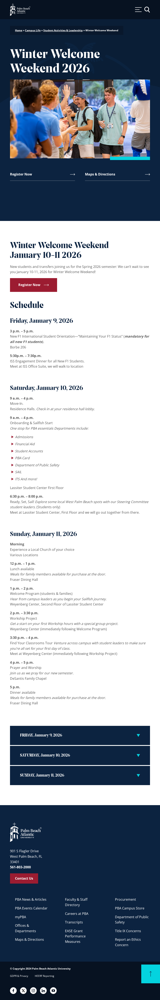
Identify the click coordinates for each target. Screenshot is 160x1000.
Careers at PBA (76, 913)
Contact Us (24, 878)
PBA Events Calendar (31, 908)
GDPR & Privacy (19, 976)
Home (18, 30)
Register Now (21, 174)
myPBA (20, 917)
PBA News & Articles (30, 899)
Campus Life (33, 30)
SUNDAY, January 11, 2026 (42, 775)
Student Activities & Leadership (63, 30)
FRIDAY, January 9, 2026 (41, 735)
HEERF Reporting (44, 976)
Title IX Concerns (128, 931)
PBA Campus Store (129, 908)
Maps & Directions (100, 174)
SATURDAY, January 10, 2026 (45, 755)
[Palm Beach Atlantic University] (26, 832)
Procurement (125, 899)
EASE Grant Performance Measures (75, 936)
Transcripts (74, 922)
